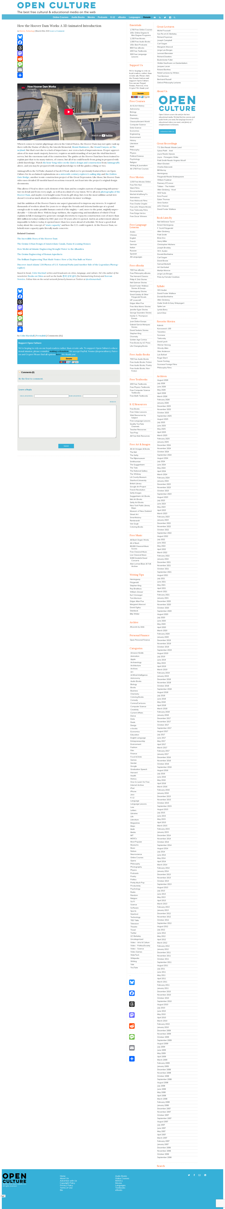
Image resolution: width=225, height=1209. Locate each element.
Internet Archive (137, 785)
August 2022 (162, 536)
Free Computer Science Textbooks (140, 391)
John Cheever (163, 206)
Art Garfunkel (163, 267)
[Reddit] (68, 59)
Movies (118, 1183)
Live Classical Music (138, 555)
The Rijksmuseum (137, 458)
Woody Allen (162, 348)
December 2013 (164, 874)
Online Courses (136, 857)
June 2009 (161, 1050)
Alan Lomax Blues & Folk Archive (140, 565)
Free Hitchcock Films (138, 200)
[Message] (68, 64)
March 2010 (162, 1021)
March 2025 (162, 435)
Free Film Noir (136, 185)
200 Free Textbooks (138, 51)
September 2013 (164, 884)
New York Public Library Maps (140, 506)
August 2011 (162, 965)
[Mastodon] (68, 53)
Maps (132, 826)
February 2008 (163, 1102)
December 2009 (164, 1030)
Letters (133, 810)
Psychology (135, 159)
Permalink (41, 335)
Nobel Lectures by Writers (168, 73)
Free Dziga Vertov (138, 213)
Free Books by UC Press (140, 343)
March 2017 (162, 747)
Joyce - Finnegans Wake (167, 157)
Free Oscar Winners (138, 216)
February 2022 (163, 556)
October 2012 (163, 920)
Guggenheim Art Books (140, 496)
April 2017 (161, 744)
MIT (131, 835)
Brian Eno (161, 238)
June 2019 (161, 660)
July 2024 (161, 461)
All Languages (136, 257)
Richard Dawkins (164, 56)
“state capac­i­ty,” (53, 225)
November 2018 (164, 682)
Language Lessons (138, 804)
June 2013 (161, 894)
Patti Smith (162, 235)
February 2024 (163, 477)
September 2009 (164, 1040)
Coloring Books (136, 527)
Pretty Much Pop (137, 882)
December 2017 (164, 718)
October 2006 (163, 1154)
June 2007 (161, 1128)
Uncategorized (136, 939)
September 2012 (164, 923)
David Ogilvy (135, 607)
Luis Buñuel (162, 354)
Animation (134, 656)
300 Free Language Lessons (138, 55)
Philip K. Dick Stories (138, 279)
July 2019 (161, 656)
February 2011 (163, 985)
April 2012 (161, 939)
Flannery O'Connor (165, 183)
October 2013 (163, 881)
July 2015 (161, 812)
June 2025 (161, 425)
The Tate (134, 468)
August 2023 (162, 497)
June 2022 (161, 543)
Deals (132, 722)
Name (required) (75, 396)
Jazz (132, 794)
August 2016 (162, 770)
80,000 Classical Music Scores (139, 547)
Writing (133, 961)
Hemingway (135, 579)
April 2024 (161, 471)
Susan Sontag (163, 361)
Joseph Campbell (164, 40)
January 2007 (163, 1144)
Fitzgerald (134, 582)
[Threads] (68, 48)
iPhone (133, 791)
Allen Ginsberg (163, 231)
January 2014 (163, 871)
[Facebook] (68, 42)
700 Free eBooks (137, 270)
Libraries (134, 813)
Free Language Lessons (140, 421)
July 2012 (161, 930)
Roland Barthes (164, 69)
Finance (133, 753)
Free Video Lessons (138, 412)
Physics (133, 153)
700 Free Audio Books (139, 359)
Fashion (133, 747)
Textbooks (120, 1187)
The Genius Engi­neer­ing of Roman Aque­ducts (39, 254)
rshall (43, 273)
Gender (133, 763)
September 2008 (164, 1079)
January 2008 (163, 1105)
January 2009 (163, 1066)
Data (132, 719)
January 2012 (163, 949)
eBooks (118, 1190)
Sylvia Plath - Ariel (165, 150)
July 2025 (161, 422)
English (133, 238)
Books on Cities (35, 276)
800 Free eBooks (137, 48)
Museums (134, 845)
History (133, 140)
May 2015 (161, 819)
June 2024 (161, 464)
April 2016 (161, 783)
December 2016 (164, 757)
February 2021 (163, 595)
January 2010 (163, 1027)
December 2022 (164, 523)
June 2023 (161, 504)
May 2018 (161, 702)
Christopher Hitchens (166, 244)
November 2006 (164, 1151)
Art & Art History (137, 106)
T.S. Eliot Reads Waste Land (169, 147)
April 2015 (161, 822)
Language (134, 801)
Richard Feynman (164, 37)
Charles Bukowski (164, 167)
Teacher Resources (138, 429)
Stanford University (138, 480)
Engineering (135, 134)
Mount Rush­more (80, 147)
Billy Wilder (134, 614)
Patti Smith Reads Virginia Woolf (171, 160)
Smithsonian (135, 461)
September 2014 (164, 845)
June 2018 (161, 699)
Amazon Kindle (136, 653)
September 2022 (164, 533)
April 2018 (161, 705)
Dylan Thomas (163, 199)
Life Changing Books (139, 346)
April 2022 (161, 549)
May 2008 (161, 1092)
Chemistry (134, 118)
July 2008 (161, 1086)
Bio (61, 1190)
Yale (132, 964)
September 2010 (164, 1001)
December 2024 (164, 445)
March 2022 (162, 552)
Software (134, 908)
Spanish (133, 254)
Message (113, 401)
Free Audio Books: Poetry (141, 365)
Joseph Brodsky (164, 248)
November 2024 (164, 448)
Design (133, 725)
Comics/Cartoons (138, 703)
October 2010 (163, 998)
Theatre (133, 927)
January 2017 (163, 754)
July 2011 (161, 969)
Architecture (135, 665)
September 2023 (164, 494)
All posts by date (137, 627)
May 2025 (161, 429)
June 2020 (161, 621)
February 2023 (163, 517)
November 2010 (164, 995)
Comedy (134, 700)
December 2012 (164, 913)
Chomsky (134, 336)
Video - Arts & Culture (139, 942)
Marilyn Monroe (163, 270)
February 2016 (163, 790)
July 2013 (161, 891)
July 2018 (161, 695)
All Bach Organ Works (139, 540)
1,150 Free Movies (137, 38)
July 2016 (161, 773)
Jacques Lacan (163, 66)
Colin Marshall (27, 335)
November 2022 (164, 526)
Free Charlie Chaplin (138, 204)
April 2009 (161, 1056)
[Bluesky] (68, 37)
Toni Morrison (136, 598)
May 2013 (161, 897)
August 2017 (162, 731)
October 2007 (163, 1115)
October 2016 (163, 764)
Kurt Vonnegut (136, 595)
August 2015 (162, 809)
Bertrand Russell (164, 79)
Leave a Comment (57, 31)
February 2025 (163, 438)
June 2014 (161, 855)
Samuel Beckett (164, 264)
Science (133, 904)
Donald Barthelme (165, 254)
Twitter (133, 933)
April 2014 (161, 861)
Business (133, 115)
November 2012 (164, 917)
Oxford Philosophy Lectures (169, 82)
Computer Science (138, 124)
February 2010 (163, 1024)
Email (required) (26, 396)
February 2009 (163, 1063)
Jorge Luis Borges (164, 50)
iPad (132, 788)
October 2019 (163, 647)
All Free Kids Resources (140, 436)
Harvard (134, 772)
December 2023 (164, 484)
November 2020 (164, 604)
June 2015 (161, 816)
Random (134, 895)
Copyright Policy (67, 1183)
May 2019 (161, 663)
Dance (133, 716)
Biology (133, 112)
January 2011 (163, 988)
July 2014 (161, 851)
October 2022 (163, 530)
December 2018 (164, 679)
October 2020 (163, 608)
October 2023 (163, 491)
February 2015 (163, 829)
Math (132, 146)
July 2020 (161, 617)
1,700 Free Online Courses (141, 29)
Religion (133, 162)
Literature (134, 143)
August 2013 (162, 887)
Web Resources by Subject (138, 416)
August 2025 (162, 419)
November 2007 (164, 1112)
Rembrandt (135, 520)
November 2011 (164, 956)
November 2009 (164, 1034)
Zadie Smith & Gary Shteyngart (170, 303)
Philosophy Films (164, 367)
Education (134, 735)
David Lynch (162, 341)
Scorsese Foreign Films (167, 364)
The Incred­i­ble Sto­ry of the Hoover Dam (37, 238)
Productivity (135, 886)
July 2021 (161, 578)
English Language (138, 738)
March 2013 (162, 904)
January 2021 (163, 598)
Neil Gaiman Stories (138, 282)
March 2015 (162, 825)
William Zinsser (136, 592)
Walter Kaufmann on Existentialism (172, 63)
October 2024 (163, 451)
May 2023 (161, 507)
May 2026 (161, 390)
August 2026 (162, 380)
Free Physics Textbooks (140, 387)
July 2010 (161, 1008)
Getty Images (135, 493)
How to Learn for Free (139, 782)
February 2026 (163, 399)
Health (133, 776)
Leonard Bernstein (165, 53)
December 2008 (164, 1069)
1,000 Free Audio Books (140, 41)
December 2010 (164, 991)
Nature (133, 851)
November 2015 (164, 799)
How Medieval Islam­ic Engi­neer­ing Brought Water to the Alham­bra (50, 249)
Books (133, 687)
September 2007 (164, 1118)
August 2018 (162, 692)
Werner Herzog (164, 345)
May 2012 (161, 936)
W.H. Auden (162, 251)
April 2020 (161, 627)
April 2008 (161, 1095)
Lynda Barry (162, 309)
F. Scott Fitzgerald (165, 228)
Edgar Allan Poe (137, 303)
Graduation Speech (138, 769)
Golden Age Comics (138, 339)
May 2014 (161, 858)
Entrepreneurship (137, 741)
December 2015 (164, 796)
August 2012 (162, 926)
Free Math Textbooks (139, 396)
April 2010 (161, 1017)
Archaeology (135, 662)
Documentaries (136, 191)
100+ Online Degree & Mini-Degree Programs (140, 34)
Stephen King (135, 333)
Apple (133, 659)
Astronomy (134, 109)
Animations (135, 197)
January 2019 (163, 676)
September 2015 (164, 806)
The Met (133, 452)
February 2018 (163, 712)
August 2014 (162, 848)
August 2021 (162, 575)
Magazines (135, 823)
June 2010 (161, 1011)
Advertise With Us (167, 131)
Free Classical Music (138, 552)
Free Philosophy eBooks (140, 273)
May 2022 (161, 546)
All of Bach (134, 543)
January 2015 (163, 832)
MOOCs (133, 838)
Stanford (134, 914)
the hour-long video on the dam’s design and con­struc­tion (72, 162)
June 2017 (161, 738)
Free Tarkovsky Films (139, 210)
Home (62, 1176)
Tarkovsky (161, 338)
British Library (135, 483)
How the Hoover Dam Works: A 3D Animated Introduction (59, 26)
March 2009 (162, 1060)
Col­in (34, 273)
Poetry (133, 876)
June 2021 (161, 582)
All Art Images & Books (140, 449)
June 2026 (161, 386)
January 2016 (163, 793)
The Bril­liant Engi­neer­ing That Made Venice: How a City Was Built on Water (54, 259)
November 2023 (164, 487)
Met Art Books (136, 499)
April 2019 (161, 666)
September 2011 (164, 962)
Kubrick (160, 325)
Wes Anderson (163, 351)
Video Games (136, 952)
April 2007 (161, 1134)
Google (133, 766)
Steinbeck (134, 611)
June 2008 (161, 1089)
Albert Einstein (163, 163)
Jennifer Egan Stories (139, 309)
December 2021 (164, 562)
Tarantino (161, 332)
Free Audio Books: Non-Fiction (140, 369)
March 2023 (162, 513)
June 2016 (161, 777)
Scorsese (161, 335)
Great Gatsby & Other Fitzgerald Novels (139, 295)
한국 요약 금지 (69, 276)
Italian (132, 247)
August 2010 (162, 1004)
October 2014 (163, 842)
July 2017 (161, 734)
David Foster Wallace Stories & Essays (139, 287)
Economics (134, 131)
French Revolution (137, 490)
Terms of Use (66, 1187)
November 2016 (164, 760)
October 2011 (163, 959)
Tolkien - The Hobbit (165, 186)
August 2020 (162, 614)
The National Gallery (138, 471)
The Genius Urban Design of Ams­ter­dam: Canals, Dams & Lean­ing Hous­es (54, 243)
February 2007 (163, 1141)
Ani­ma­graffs (113, 162)
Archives (134, 668)
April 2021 (161, 588)
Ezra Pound (162, 196)
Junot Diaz (161, 313)
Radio (133, 892)
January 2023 (163, 520)
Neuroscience (136, 854)
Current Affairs (136, 713)
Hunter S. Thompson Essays (139, 317)
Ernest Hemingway (165, 225)
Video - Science (137, 949)
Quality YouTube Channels (137, 425)
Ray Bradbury (136, 588)
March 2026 (162, 396)
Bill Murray (161, 170)
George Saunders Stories (141, 313)
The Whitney (135, 474)
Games (133, 760)
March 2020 (162, 630)
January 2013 (163, 910)
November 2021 (164, 565)
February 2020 (163, 634)
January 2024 (163, 481)
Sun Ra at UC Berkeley (167, 34)
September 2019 (164, 650)
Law (132, 807)
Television (134, 923)
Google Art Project (138, 486)
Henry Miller (162, 241)
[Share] (68, 75)
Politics (133, 879)
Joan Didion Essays (138, 321)
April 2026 (161, 393)
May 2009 (161, 1053)
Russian (133, 251)
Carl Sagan (162, 43)
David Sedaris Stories (139, 330)
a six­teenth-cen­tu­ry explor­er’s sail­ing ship (79, 174)
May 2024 (161, 468)
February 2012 (163, 946)
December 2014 (164, 835)
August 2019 (162, 653)
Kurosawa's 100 (164, 328)
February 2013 (163, 907)
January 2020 (163, 637)
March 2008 (162, 1099)
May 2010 (161, 1014)
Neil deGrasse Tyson (166, 221)
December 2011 (164, 952)
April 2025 (161, 432)
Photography (136, 867)
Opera (133, 860)
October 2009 (163, 1037)
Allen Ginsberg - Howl (166, 189)
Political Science (137, 156)
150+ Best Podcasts (138, 45)
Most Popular (136, 842)
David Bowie (162, 261)
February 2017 (163, 751)
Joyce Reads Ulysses (166, 154)
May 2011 (161, 975)
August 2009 (162, 1043)
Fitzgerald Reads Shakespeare (170, 176)
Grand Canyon (101, 147)
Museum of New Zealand (141, 511)
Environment (135, 137)
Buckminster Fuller (165, 60)
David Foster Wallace (166, 209)
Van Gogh (134, 524)
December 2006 (164, 1147)
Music (132, 848)
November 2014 (164, 838)
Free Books (135, 409)
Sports (133, 911)
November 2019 (164, 643)
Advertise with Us (68, 1180)
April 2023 (161, 510)
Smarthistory (135, 517)
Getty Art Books (137, 502)
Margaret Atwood (137, 604)
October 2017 (163, 725)
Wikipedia (134, 958)
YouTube (134, 967)
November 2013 (164, 878)
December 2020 (164, 601)
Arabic (132, 232)
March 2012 (162, 943)
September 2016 (164, 767)
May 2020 (161, 624)
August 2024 (162, 458)
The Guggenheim (137, 464)
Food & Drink (136, 757)
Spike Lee (161, 306)
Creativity (134, 709)
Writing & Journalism (139, 165)
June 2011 (161, 972)
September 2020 (164, 611)
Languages (120, 1185)
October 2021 (163, 569)
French (133, 241)
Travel (133, 930)
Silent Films (135, 188)
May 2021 (161, 585)
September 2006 (164, 1157)
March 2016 (162, 786)
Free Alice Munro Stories (140, 306)
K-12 (132, 798)
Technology (30, 31)
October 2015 (163, 803)
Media (133, 832)
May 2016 (161, 780)
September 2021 (164, 572)
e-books (134, 728)
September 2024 (164, 455)
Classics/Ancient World (140, 121)
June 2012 (161, 933)
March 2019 (162, 669)
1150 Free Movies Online (140, 182)
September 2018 (164, 689)
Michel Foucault (163, 30)
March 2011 (162, 982)
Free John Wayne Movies (140, 207)
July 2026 (161, 383)
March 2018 (162, 708)
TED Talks (134, 920)
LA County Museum (138, 477)
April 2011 (161, 978)
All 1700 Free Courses (139, 169)
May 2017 (161, 741)
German (133, 244)
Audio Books (135, 681)
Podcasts (134, 873)
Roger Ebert (162, 358)
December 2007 (164, 1108)
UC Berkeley (135, 936)
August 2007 (162, 1121)
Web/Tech (134, 955)
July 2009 (161, 1047)
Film (132, 750)
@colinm (90, 279)
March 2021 (162, 591)
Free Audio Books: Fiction (141, 362)
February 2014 (163, 868)
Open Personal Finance (140, 640)
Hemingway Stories (138, 291)
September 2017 (164, 728)
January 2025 (163, 442)
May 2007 (161, 1131)
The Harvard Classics (139, 276)
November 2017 (164, 721)
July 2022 (161, 539)
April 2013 (161, 900)
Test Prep (134, 432)
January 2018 (163, 715)
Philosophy (134, 150)
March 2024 (162, 474)
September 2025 (164, 416)
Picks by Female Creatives (168, 277)
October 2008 (163, 1076)
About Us (64, 1178)
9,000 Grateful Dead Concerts (138, 559)
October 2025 (163, 412)
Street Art (134, 514)
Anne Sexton (162, 203)
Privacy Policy (66, 1185)
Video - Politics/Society (140, 945)
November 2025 (164, 409)
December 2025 (164, 406)
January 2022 (163, 559)
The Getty (134, 455)
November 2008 (164, 1073)
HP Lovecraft (135, 300)
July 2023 (161, 500)
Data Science (135, 128)
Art (131, 672)
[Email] (68, 69)
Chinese (133, 235)
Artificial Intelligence (139, 675)
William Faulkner (164, 180)
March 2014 (162, 864)
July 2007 (161, 1125)
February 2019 (163, 673)
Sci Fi (132, 901)
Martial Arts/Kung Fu (139, 194)
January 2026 (163, 403)
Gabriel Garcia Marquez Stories (140, 325)
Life (131, 816)
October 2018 (163, 686)
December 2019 (164, 640)
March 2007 (162, 1138)
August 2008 (162, 1082)
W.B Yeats (161, 193)
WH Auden (162, 290)
